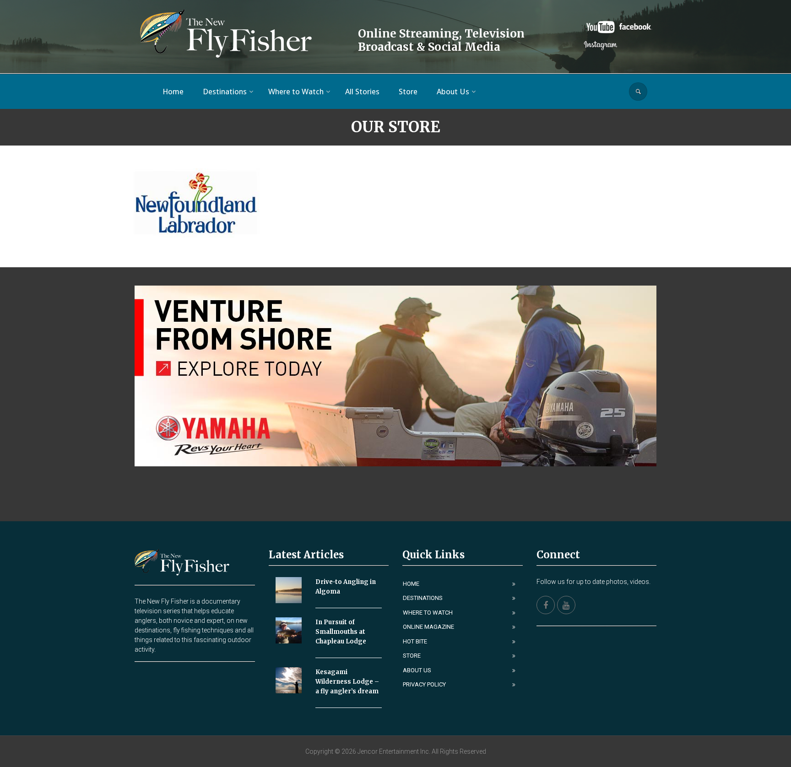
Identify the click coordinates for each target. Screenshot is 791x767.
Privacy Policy (424, 684)
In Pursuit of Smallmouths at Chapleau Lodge (340, 631)
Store (412, 655)
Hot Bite (415, 641)
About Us (417, 670)
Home (411, 583)
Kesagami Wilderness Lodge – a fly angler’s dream (347, 681)
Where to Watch (428, 612)
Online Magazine (428, 626)
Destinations (423, 597)
